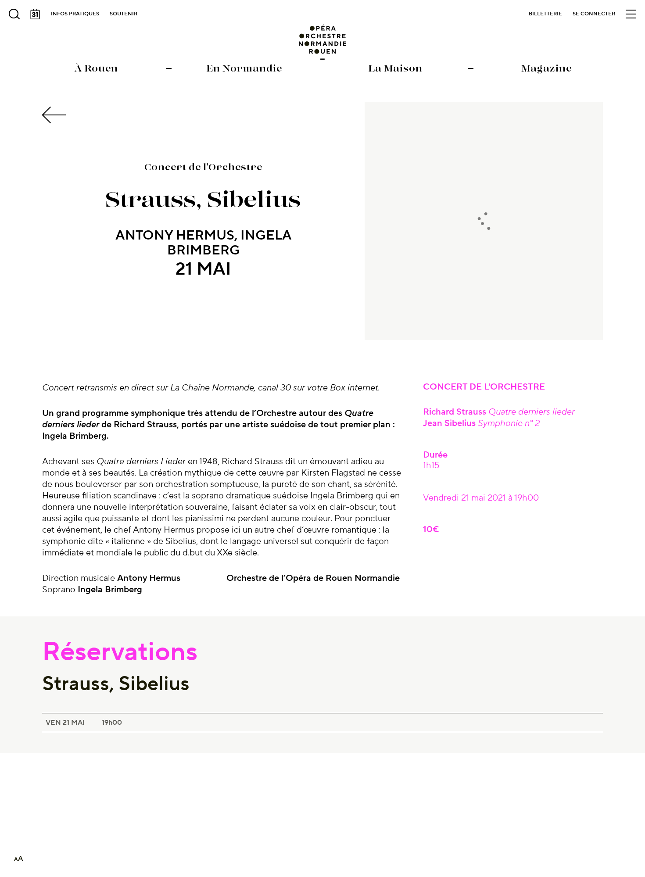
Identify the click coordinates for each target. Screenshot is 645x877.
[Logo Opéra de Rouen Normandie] (323, 42)
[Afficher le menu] (630, 14)
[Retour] (55, 115)
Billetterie (545, 14)
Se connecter (594, 14)
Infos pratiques (75, 14)
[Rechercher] (14, 14)
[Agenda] (35, 14)
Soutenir (123, 14)
